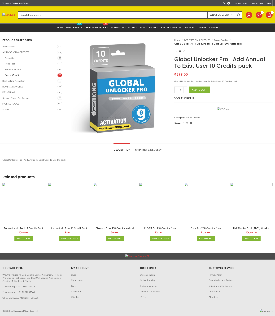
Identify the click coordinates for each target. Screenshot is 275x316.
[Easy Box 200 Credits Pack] (206, 204)
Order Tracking (147, 280)
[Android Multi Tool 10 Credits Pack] (23, 204)
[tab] (121, 148)
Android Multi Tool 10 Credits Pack (23, 228)
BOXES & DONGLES (12, 86)
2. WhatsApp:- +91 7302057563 (18, 292)
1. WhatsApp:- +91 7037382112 (18, 286)
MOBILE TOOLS (10, 103)
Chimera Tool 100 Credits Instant (115, 228)
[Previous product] (176, 51)
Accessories (8, 46)
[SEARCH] (238, 15)
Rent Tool (10, 63)
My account (77, 280)
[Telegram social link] (228, 3)
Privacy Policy (215, 274)
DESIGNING (8, 92)
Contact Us (214, 291)
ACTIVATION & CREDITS (15, 52)
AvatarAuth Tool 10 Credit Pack (69, 228)
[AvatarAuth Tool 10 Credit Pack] (69, 204)
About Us (213, 297)
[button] (23, 238)
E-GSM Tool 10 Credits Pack (160, 228)
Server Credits (12, 75)
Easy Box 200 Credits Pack (206, 228)
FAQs (143, 297)
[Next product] (184, 51)
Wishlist (75, 297)
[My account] (249, 15)
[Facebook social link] (220, 3)
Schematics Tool (13, 69)
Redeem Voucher (148, 285)
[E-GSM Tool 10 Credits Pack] (160, 204)
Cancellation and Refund (221, 280)
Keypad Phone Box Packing (16, 98)
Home (177, 40)
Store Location (147, 274)
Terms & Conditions (150, 291)
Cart (73, 285)
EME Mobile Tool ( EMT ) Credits (251, 228)
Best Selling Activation (13, 80)
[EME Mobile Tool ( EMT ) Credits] (251, 204)
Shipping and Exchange (220, 285)
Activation (10, 58)
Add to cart (199, 89)
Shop (73, 274)
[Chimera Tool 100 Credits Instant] (115, 204)
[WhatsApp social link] (224, 3)
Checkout (76, 291)
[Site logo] (8, 14)
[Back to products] (180, 51)
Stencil (5, 109)
